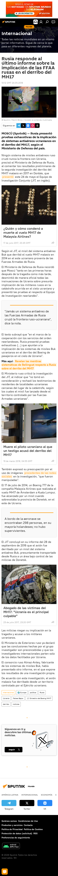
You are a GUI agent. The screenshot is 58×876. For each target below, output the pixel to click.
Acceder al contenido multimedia (38, 120)
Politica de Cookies (33, 829)
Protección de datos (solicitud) (17, 833)
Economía (46, 794)
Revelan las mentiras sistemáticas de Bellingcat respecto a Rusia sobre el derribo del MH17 (29, 364)
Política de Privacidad (12, 829)
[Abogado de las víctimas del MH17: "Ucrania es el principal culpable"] (29, 584)
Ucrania (6, 698)
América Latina (10, 794)
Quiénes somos (9, 821)
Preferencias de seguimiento (16, 837)
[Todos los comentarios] (5, 871)
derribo (6, 704)
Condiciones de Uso (28, 821)
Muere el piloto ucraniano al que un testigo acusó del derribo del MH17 (27, 451)
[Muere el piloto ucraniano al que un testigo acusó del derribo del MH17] (29, 423)
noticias (16, 704)
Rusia (42, 692)
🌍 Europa (21, 692)
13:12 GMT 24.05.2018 (12, 82)
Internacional (8, 692)
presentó (7, 177)
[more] (53, 243)
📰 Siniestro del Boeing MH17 (39, 698)
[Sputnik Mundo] (9, 23)
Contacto (28, 825)
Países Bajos (18, 698)
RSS (35, 833)
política (33, 692)
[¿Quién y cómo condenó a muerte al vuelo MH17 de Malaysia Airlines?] (29, 205)
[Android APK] (10, 846)
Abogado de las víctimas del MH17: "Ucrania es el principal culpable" (26, 612)
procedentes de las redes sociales (29, 474)
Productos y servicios (12, 825)
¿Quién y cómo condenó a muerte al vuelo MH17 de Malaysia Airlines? (23, 232)
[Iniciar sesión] (41, 22)
